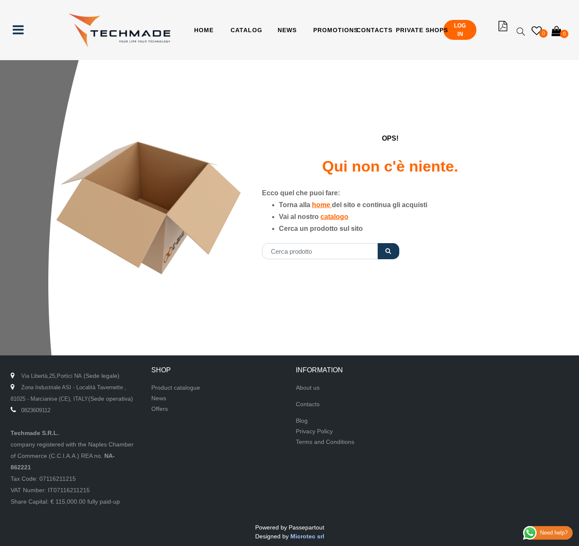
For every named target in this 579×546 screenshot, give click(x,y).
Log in (460, 29)
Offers (159, 408)
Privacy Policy (314, 431)
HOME (204, 30)
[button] (388, 251)
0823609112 (35, 410)
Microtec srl (307, 536)
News (158, 398)
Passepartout (306, 527)
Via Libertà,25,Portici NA (51, 376)
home (322, 204)
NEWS (287, 30)
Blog (302, 420)
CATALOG (246, 30)
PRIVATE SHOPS (422, 30)
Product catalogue (175, 387)
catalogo (334, 216)
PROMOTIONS (335, 30)
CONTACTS (374, 30)
